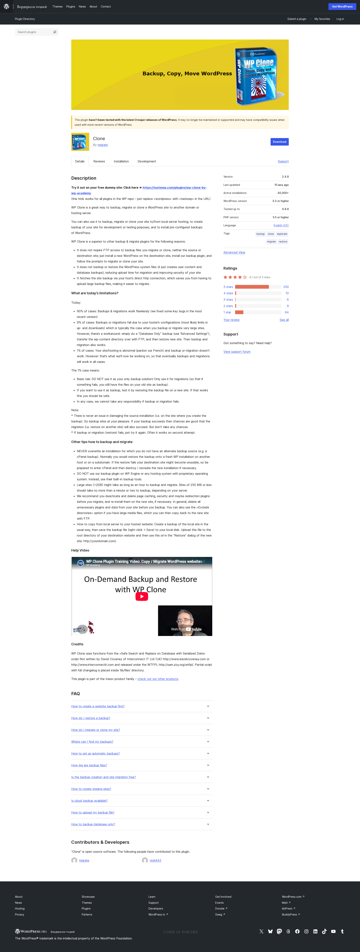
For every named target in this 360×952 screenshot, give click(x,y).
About (18, 896)
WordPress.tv (158, 914)
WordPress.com (293, 896)
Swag (220, 914)
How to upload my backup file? (92, 812)
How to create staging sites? (91, 789)
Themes (87, 902)
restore (283, 241)
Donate (221, 908)
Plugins (86, 908)
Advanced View (234, 252)
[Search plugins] (54, 32)
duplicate (282, 233)
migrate (103, 145)
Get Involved (223, 896)
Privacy (19, 914)
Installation (121, 161)
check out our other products (158, 679)
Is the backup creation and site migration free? (103, 777)
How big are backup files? (89, 765)
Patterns (87, 914)
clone (271, 233)
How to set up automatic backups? (95, 753)
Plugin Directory (25, 18)
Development (147, 161)
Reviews (99, 161)
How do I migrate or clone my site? (95, 730)
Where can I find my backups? (92, 742)
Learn (151, 896)
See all (284, 320)
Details (80, 161)
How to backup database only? (93, 824)
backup (260, 233)
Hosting (20, 908)
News (18, 902)
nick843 (155, 860)
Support (283, 161)
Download (279, 141)
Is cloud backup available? (89, 801)
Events (219, 902)
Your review (232, 320)
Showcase (88, 896)
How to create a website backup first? (98, 706)
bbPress (289, 908)
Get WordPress (342, 6)
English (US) (281, 225)
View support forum (237, 351)
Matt (286, 902)
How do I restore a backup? (90, 718)
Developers (155, 908)
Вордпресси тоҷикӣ (63, 931)
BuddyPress (291, 914)
